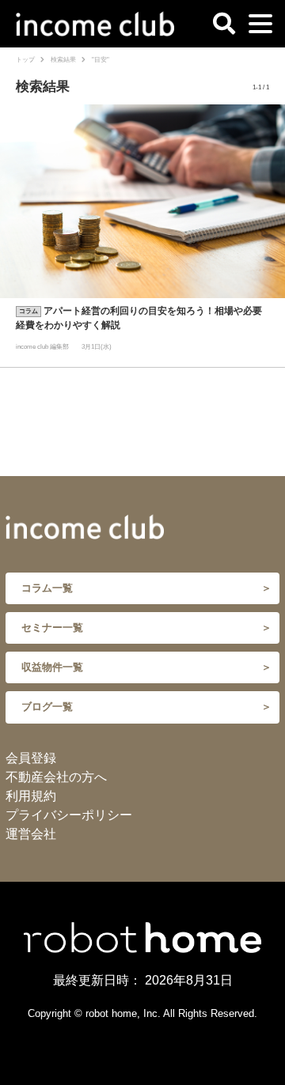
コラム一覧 (47, 588)
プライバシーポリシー (69, 815)
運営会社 (31, 834)
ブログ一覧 (47, 707)
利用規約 (31, 796)
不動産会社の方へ (56, 777)
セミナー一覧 (52, 627)
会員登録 (31, 758)
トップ (25, 59)
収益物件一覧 (52, 667)
